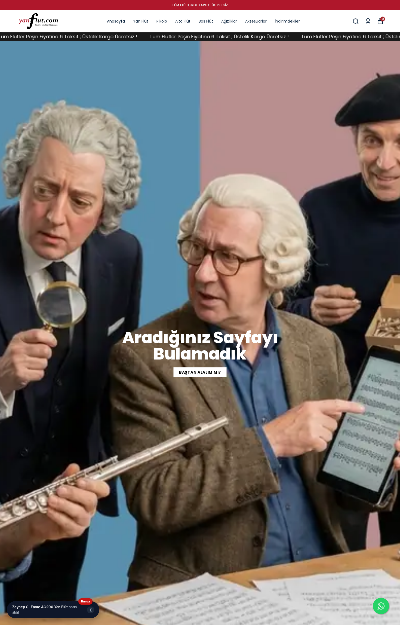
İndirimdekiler (287, 21)
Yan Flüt (140, 21)
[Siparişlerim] (368, 21)
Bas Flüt (206, 21)
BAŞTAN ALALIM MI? (200, 372)
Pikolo (161, 21)
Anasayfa (116, 21)
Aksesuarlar (256, 21)
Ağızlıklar (229, 21)
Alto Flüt (182, 21)
